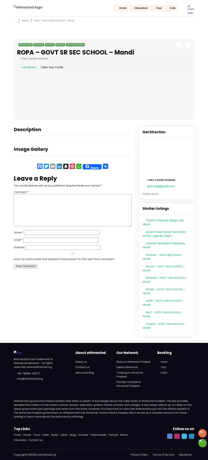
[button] (191, 8)
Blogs (73, 435)
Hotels (27, 435)
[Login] (182, 45)
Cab (173, 8)
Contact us (82, 367)
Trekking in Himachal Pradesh (129, 374)
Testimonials (98, 435)
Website (19, 247)
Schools (60, 44)
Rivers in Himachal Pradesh (133, 362)
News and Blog (84, 373)
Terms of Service (163, 455)
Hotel (122, 8)
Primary (49, 44)
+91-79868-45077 (28, 373)
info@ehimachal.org (30, 379)
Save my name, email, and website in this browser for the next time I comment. (64, 259)
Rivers (124, 435)
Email (18, 240)
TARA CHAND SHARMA (161, 180)
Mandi (25, 20)
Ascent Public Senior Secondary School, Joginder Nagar (164, 234)
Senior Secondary (75, 44)
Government (26, 44)
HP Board (39, 44)
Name (18, 232)
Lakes (64, 435)
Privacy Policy (139, 455)
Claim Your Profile (52, 67)
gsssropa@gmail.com (161, 186)
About (54, 435)
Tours (36, 435)
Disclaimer (185, 455)
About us (81, 362)
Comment (21, 192)
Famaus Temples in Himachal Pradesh (128, 384)
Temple (113, 435)
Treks (17, 435)
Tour (159, 8)
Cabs (164, 373)
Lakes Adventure (127, 367)
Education (141, 8)
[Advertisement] (104, 95)
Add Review (29, 67)
